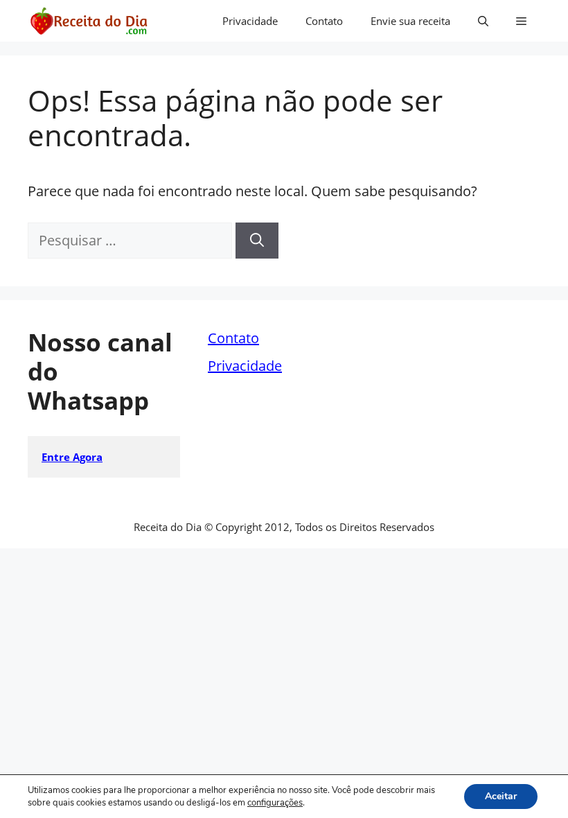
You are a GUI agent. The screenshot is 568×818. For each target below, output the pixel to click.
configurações (275, 803)
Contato (324, 21)
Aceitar (501, 796)
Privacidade (250, 21)
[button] (483, 21)
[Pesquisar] (257, 241)
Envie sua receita (410, 21)
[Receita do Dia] (88, 21)
